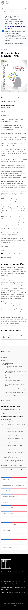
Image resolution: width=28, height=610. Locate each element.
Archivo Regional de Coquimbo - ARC (13, 431)
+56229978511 (8, 582)
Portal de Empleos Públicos (8, 507)
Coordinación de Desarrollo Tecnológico (15, 388)
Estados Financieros (7, 490)
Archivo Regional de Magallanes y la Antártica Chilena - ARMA (13, 461)
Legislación (5, 360)
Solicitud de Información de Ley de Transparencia (13, 524)
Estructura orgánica (7, 363)
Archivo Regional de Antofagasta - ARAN (14, 424)
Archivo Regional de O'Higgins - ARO (13, 438)
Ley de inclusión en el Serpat (9, 536)
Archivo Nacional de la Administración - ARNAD (13, 412)
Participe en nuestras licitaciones (10, 496)
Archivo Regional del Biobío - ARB (13, 445)
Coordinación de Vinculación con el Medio (14, 384)
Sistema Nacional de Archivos (12, 416)
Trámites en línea (6, 530)
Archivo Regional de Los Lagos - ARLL (14, 452)
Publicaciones (7, 11)
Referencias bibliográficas (13, 264)
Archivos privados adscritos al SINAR (12, 465)
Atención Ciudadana (7, 587)
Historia (4, 357)
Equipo (4, 403)
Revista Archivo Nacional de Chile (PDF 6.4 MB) (13, 337)
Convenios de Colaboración (8, 513)
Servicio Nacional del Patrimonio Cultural (13, 592)
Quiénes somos (6, 352)
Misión (4, 355)
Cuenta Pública (5, 502)
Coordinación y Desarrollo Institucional (15, 392)
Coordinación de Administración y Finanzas (14, 396)
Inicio (2, 11)
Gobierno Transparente (7, 519)
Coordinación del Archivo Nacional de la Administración (15, 372)
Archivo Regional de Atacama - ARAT (13, 428)
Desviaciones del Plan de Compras (10, 547)
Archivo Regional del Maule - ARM (13, 442)
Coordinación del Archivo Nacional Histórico (14, 367)
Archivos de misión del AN (10, 406)
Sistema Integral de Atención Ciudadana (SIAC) (13, 485)
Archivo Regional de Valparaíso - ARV (13, 435)
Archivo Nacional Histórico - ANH (11, 409)
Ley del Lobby (5, 479)
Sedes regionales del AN (8, 419)
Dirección (6, 364)
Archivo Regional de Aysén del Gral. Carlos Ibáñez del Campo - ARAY (15, 456)
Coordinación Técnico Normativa (13, 380)
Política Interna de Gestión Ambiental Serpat (12, 541)
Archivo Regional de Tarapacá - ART (13, 421)
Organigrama (6, 400)
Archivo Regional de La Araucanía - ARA (14, 449)
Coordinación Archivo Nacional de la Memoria (14, 376)
